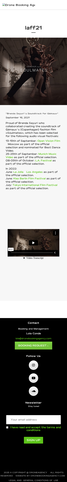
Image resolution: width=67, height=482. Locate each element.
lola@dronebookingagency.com (33, 338)
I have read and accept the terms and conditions (35, 428)
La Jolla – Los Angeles (28, 171)
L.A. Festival (43, 160)
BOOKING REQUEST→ (33, 345)
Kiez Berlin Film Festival (29, 178)
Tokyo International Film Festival (35, 185)
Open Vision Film (48, 140)
